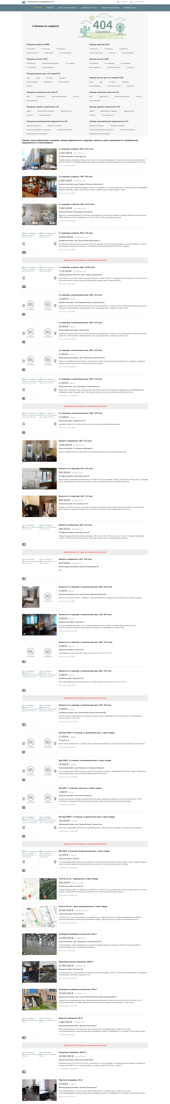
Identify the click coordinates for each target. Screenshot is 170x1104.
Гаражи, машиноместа (110, 8)
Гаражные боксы (66, 111)
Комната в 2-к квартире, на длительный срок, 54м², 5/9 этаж (85, 705)
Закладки (124, 2)
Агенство (76, 96)
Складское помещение (64, 129)
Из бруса (29, 86)
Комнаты (50, 8)
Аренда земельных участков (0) (104, 92)
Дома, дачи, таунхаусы (67, 8)
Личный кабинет (139, 2)
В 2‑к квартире (70, 63)
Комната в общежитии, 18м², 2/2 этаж (75, 441)
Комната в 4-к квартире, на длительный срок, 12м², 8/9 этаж (85, 614)
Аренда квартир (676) (99, 45)
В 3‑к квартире (31, 67)
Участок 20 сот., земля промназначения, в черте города (83, 906)
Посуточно (112, 53)
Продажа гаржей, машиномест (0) (42, 107)
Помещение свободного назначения (38, 129)
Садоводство (40, 96)
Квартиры (38, 8)
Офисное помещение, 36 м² (71, 1018)
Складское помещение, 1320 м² (72, 1052)
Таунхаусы (62, 78)
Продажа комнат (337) (37, 59)
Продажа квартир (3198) (37, 45)
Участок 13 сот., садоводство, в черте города (78, 879)
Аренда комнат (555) (99, 59)
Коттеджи (49, 78)
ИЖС (28, 96)
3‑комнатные (60, 49)
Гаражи (29, 111)
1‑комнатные (31, 49)
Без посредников (65, 53)
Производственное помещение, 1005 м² (76, 962)
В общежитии (31, 63)
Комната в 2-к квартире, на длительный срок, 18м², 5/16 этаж (85, 587)
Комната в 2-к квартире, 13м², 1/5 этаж (76, 496)
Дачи (38, 78)
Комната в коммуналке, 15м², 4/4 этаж (75, 525)
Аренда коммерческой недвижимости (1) (108, 121)
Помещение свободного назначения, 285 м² (78, 934)
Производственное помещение (37, 133)
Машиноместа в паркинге (46, 111)
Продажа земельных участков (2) (42, 92)
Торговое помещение (54, 125)
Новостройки (49, 53)
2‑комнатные (45, 49)
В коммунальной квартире (50, 63)
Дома (28, 78)
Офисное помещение (34, 125)
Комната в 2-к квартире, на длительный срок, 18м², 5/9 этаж (85, 671)
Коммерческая (130, 8)
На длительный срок (96, 53)
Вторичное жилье (32, 53)
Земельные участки (89, 8)
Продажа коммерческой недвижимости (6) (46, 121)
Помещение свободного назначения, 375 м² (78, 989)
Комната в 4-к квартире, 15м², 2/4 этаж (76, 469)
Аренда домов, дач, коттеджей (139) (106, 78)
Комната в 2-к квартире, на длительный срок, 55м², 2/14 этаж (85, 642)
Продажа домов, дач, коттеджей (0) (43, 74)
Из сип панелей (64, 82)
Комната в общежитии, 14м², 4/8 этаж (75, 559)
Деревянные (48, 82)
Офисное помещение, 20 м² (71, 1080)
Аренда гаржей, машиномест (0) (104, 107)
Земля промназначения (59, 96)
